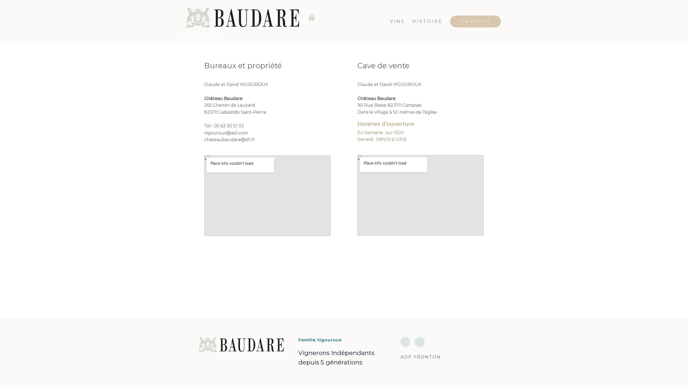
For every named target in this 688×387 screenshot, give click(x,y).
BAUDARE (200, 34)
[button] (475, 21)
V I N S (397, 21)
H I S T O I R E (427, 21)
